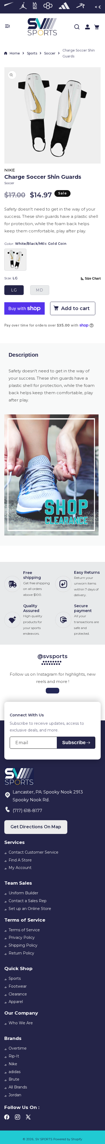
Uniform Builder (23, 893)
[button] (96, 27)
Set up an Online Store (30, 908)
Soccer (49, 53)
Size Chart (93, 278)
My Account (20, 867)
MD (39, 290)
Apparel (16, 1001)
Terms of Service (24, 929)
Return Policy (21, 953)
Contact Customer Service (33, 852)
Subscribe (74, 742)
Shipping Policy (23, 945)
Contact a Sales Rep (28, 900)
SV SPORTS (43, 1139)
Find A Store (20, 860)
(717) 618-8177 (27, 810)
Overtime (18, 1048)
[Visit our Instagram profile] (52, 690)
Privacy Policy (22, 937)
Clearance (18, 994)
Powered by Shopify (67, 1139)
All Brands (18, 1087)
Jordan (15, 1095)
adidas (14, 1071)
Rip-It (14, 1056)
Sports (32, 53)
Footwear (18, 986)
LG (14, 290)
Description (23, 355)
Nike (13, 1063)
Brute (14, 1079)
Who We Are (21, 1023)
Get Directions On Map (35, 826)
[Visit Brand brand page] (23, 6)
